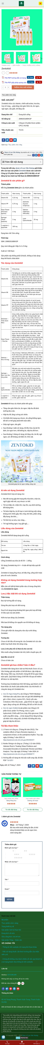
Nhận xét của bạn (11, 862)
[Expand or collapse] (40, 162)
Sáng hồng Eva (11, 800)
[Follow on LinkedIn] (14, 989)
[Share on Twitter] (7, 140)
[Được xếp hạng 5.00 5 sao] (11, 803)
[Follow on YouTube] (18, 989)
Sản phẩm (16, 65)
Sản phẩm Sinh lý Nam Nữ (11, 930)
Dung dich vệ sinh (8, 933)
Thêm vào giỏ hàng (23, 87)
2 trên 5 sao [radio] (19, 851)
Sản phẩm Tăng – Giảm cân (12, 940)
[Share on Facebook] (3, 140)
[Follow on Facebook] (3, 989)
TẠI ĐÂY (10, 760)
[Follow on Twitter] (7, 989)
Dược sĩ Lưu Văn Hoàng (12, 152)
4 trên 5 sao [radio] (24, 854)
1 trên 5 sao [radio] (8, 851)
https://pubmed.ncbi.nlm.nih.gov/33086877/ (18, 754)
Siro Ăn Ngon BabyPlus (11, 694)
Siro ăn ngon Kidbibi (10, 708)
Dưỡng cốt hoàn (33, 800)
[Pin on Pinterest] (11, 140)
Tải (39, 77)
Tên (6, 879)
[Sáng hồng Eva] (11, 787)
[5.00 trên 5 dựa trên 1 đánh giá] (13, 73)
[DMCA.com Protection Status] (22, 1038)
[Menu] (3, 3)
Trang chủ (6, 65)
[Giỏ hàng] (40, 3)
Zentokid (22, 171)
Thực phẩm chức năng (31, 65)
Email (7, 889)
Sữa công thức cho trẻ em (11, 937)
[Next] (39, 30)
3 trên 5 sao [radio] (9, 854)
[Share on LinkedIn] (15, 140)
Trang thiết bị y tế (8, 926)
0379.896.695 (11, 975)
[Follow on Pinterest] (10, 989)
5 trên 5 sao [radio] (9, 857)
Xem (31, 77)
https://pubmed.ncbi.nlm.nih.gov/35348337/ (18, 740)
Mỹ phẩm (5, 920)
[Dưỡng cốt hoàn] (32, 787)
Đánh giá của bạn (11, 848)
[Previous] (5, 30)
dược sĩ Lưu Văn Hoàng (25, 168)
